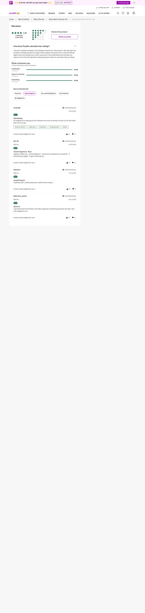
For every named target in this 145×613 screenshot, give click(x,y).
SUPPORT (117, 8)
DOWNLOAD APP (103, 8)
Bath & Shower (39, 19)
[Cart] (128, 13)
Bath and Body (23, 19)
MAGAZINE (91, 13)
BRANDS (51, 13)
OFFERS (62, 13)
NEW (70, 13)
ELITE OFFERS (104, 13)
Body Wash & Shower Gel (58, 19)
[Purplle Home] (12, 13)
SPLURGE (79, 13)
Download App (123, 3)
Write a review (65, 37)
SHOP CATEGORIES (37, 13)
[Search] (118, 13)
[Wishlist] (123, 13)
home (11, 19)
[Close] (134, 2)
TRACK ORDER (129, 8)
